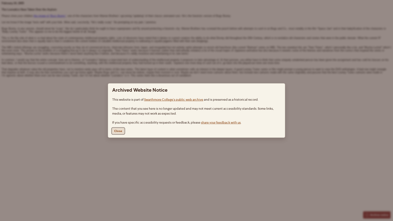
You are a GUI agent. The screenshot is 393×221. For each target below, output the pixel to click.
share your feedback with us (221, 122)
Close (118, 131)
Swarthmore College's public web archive (173, 99)
